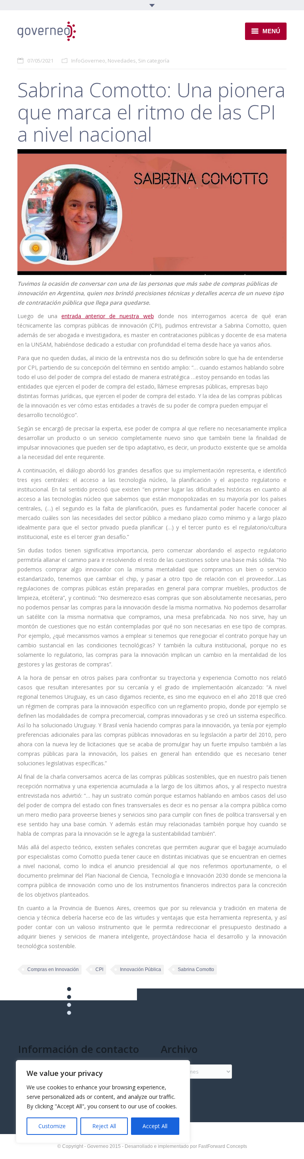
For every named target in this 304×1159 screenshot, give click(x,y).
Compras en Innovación (53, 969)
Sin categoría (153, 60)
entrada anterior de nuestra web (107, 316)
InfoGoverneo (88, 60)
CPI (99, 969)
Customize (52, 1126)
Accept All (154, 1126)
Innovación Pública (140, 969)
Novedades (122, 60)
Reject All (104, 1126)
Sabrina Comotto (196, 969)
